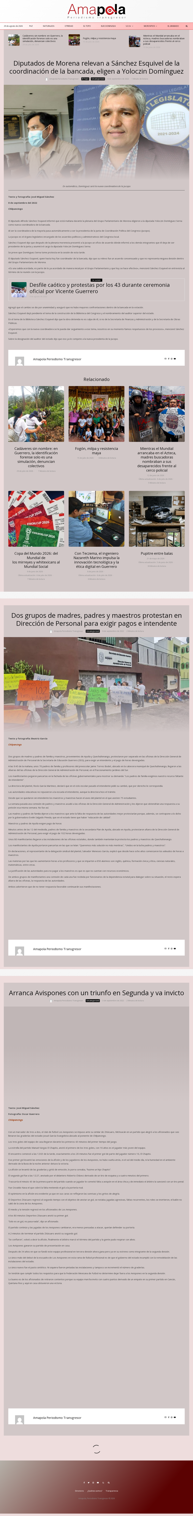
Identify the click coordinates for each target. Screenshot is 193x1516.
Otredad (69, 26)
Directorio (79, 1491)
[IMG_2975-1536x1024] (134, 41)
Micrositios (149, 26)
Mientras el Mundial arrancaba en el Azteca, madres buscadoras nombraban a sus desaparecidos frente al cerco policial (164, 39)
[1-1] (157, 519)
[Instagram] (93, 1483)
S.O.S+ (128, 26)
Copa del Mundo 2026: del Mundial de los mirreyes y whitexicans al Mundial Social (36, 560)
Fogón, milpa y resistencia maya (99, 38)
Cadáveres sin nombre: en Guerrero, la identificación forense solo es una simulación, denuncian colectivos (43, 38)
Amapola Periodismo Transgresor (64, 79)
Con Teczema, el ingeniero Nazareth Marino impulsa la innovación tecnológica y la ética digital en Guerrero (97, 560)
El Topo (87, 26)
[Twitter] (88, 1483)
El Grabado (173, 26)
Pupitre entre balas (157, 553)
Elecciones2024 (108, 26)
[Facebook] (84, 1483)
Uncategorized (98, 79)
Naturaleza (48, 26)
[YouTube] (97, 1483)
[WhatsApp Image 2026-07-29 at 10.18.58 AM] (14, 40)
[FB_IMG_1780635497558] (96, 519)
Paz (31, 26)
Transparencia (112, 1491)
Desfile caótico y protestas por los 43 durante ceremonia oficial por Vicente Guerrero (100, 288)
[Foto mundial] (36, 519)
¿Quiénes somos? (94, 1491)
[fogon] (74, 40)
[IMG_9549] (19, 289)
